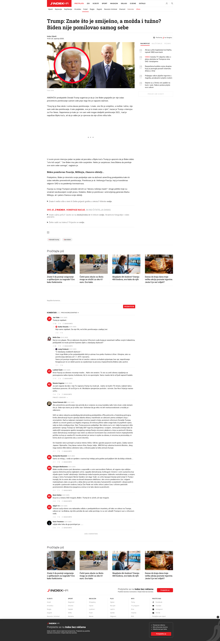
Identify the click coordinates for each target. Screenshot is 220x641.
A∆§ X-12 (56, 506)
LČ (49, 371)
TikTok (158, 613)
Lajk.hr (112, 609)
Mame (91, 616)
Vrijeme (133, 613)
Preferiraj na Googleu (164, 37)
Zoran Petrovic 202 (60, 402)
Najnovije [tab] (145, 43)
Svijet (85, 9)
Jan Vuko (56, 317)
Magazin (92, 598)
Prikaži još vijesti (156, 94)
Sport (104, 3)
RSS (132, 616)
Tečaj (133, 602)
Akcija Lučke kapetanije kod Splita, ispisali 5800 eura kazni (158, 51)
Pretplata (79, 3)
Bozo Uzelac (57, 495)
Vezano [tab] (167, 43)
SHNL (70, 613)
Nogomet (71, 602)
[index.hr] (59, 3)
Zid (88, 3)
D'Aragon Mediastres (60, 467)
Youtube (158, 606)
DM (49, 468)
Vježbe (112, 613)
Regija (92, 9)
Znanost (122, 9)
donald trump (54, 239)
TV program (135, 606)
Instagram (159, 609)
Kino (132, 609)
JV (49, 319)
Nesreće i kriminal (110, 9)
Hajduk (70, 609)
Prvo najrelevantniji (69, 312)
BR (49, 457)
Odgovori (113, 616)
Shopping (92, 602)
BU (49, 496)
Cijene (133, 3)
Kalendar (131, 9)
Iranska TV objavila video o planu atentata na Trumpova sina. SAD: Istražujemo (158, 59)
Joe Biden (67, 239)
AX (49, 507)
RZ (49, 384)
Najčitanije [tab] (157, 43)
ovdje (101, 215)
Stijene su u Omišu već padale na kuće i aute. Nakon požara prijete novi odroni (157, 85)
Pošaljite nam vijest (159, 616)
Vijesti (96, 3)
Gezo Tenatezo (58, 522)
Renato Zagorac (58, 383)
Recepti (112, 606)
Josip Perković (63, 349)
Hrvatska (77, 9)
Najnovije (58, 9)
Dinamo (70, 606)
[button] (50, 263)
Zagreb (99, 9)
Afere (138, 9)
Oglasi (124, 3)
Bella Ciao (56, 337)
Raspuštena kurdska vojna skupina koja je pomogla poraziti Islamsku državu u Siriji (158, 68)
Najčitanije (68, 9)
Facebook (159, 602)
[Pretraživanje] (171, 3)
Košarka (71, 616)
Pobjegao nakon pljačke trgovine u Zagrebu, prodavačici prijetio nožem (158, 77)
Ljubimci (92, 609)
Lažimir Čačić (58, 370)
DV (56, 326)
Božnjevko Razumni (60, 456)
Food (90, 613)
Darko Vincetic (63, 327)
